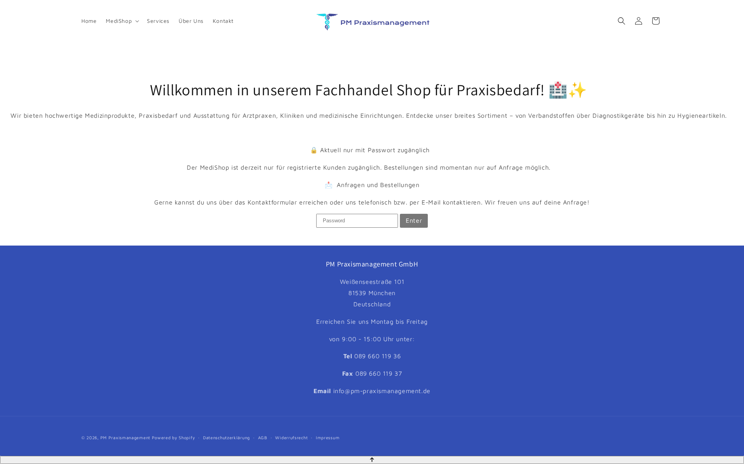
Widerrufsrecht (291, 437)
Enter (414, 220)
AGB (262, 437)
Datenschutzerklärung (226, 437)
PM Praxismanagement (125, 437)
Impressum (327, 437)
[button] (121, 21)
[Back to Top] (372, 460)
